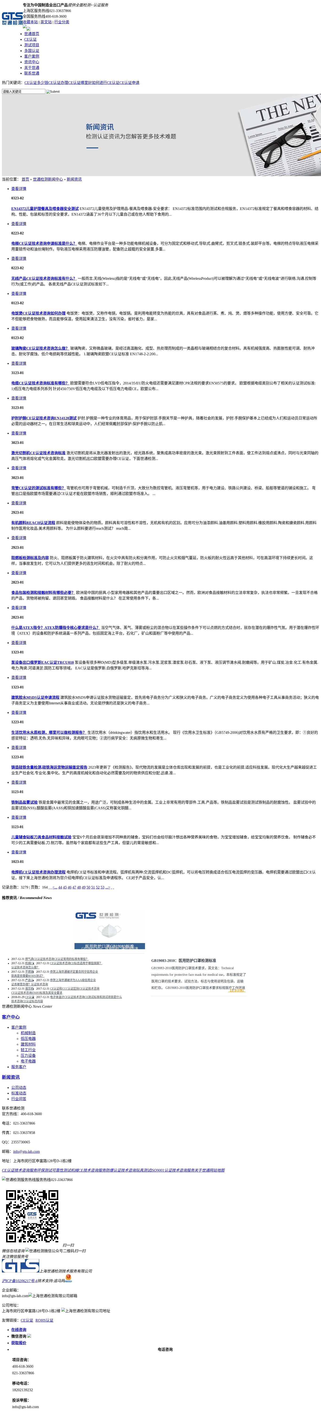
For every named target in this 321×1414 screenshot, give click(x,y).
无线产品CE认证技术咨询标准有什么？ (44, 278)
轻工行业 (28, 1050)
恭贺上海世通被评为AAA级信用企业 (73, 980)
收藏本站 (30, 22)
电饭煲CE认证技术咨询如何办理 (38, 313)
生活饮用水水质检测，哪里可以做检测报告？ (48, 733)
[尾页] (113, 887)
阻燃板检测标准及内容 (30, 558)
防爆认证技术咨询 (121, 1170)
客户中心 (11, 1017)
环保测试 (44, 1170)
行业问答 (18, 1099)
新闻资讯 (74, 179)
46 (69, 887)
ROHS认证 (44, 1320)
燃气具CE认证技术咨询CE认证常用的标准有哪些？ (57, 959)
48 (79, 887)
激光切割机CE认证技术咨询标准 (38, 453)
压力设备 (28, 1056)
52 (98, 887)
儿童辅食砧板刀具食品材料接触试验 (41, 837)
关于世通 (31, 68)
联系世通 (31, 73)
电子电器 (28, 1061)
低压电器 (28, 1039)
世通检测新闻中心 (48, 179)
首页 (25, 179)
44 (60, 887)
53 (102, 887)
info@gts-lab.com (26, 1151)
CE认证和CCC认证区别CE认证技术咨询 (74, 988)
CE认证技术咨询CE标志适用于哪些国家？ (76, 963)
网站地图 (216, 1170)
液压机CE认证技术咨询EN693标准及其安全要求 (36, 991)
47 (74, 887)
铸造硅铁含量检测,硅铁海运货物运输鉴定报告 (49, 767)
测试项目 (31, 45)
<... (54, 887)
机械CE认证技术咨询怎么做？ (25, 965)
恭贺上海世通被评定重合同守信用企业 (74, 971)
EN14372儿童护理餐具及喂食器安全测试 (45, 209)
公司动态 (18, 1088)
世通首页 (31, 34)
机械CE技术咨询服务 (88, 1170)
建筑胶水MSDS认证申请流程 (35, 697)
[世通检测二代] (20, 1271)
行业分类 (61, 22)
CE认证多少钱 (36, 83)
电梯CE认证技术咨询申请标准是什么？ (44, 243)
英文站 (46, 22)
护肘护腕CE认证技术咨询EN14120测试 (44, 418)
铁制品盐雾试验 (24, 802)
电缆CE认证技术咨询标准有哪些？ (40, 383)
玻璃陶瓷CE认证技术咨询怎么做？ (40, 348)
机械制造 (28, 1033)
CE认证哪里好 (80, 83)
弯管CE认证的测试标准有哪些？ (38, 488)
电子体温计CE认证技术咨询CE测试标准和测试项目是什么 (86, 997)
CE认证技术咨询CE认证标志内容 (27, 999)
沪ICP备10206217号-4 (19, 1281)
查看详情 (18, 189)
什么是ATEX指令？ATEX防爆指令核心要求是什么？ (55, 628)
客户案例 (31, 56)
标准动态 (18, 1093)
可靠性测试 (61, 1170)
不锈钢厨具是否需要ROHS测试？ (27, 974)
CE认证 (30, 39)
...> (107, 887)
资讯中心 (31, 62)
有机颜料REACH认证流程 (33, 523)
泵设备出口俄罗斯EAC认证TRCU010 (42, 662)
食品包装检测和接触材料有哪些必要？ (43, 593)
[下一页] (111, 887)
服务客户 (18, 1067)
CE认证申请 (129, 83)
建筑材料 (28, 1044)
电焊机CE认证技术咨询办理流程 (38, 872)
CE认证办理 (58, 83)
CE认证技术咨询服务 (19, 1170)
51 (93, 887)
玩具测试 (143, 1170)
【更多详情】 (236, 990)
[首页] (49, 887)
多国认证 (31, 51)
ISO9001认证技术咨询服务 (172, 1170)
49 (84, 887)
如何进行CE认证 (105, 83)
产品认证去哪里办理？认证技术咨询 (29, 982)
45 (65, 887)
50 (88, 887)
